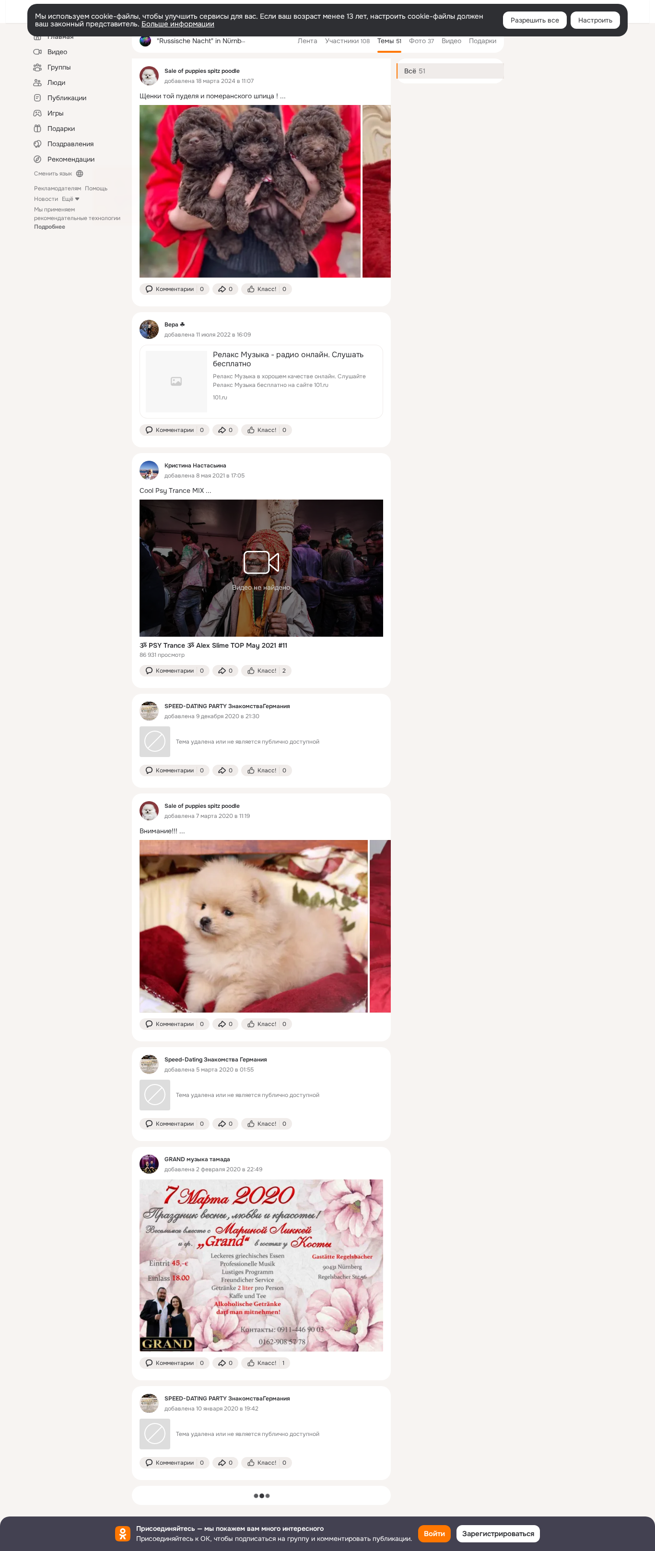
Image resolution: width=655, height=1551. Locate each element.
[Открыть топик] (261, 96)
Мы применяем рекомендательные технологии (77, 218)
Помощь (96, 188)
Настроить (595, 20)
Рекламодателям (57, 188)
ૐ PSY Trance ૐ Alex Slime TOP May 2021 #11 (213, 645)
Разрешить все (535, 20)
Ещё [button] (67, 199)
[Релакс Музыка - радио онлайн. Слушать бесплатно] (261, 381)
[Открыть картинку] (250, 191)
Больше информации (177, 24)
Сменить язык (53, 173)
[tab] (307, 41)
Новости (46, 199)
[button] (175, 289)
